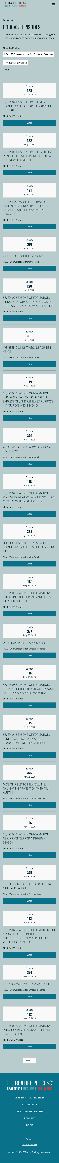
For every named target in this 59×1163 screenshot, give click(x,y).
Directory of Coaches (29, 1111)
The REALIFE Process (23, 1152)
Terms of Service (29, 1144)
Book (29, 1125)
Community (29, 1104)
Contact (29, 1139)
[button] (53, 4)
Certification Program (29, 1097)
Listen (29, 122)
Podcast (29, 1118)
